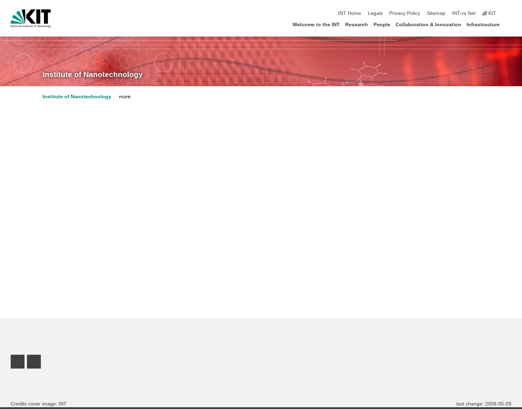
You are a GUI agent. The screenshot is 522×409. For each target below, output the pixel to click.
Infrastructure (483, 24)
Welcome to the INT (316, 24)
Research (356, 24)
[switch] (509, 13)
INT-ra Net (463, 13)
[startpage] (509, 24)
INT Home (349, 13)
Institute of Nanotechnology (93, 74)
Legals (375, 13)
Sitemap (436, 13)
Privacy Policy (404, 13)
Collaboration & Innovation (428, 24)
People (382, 24)
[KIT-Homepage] (31, 18)
